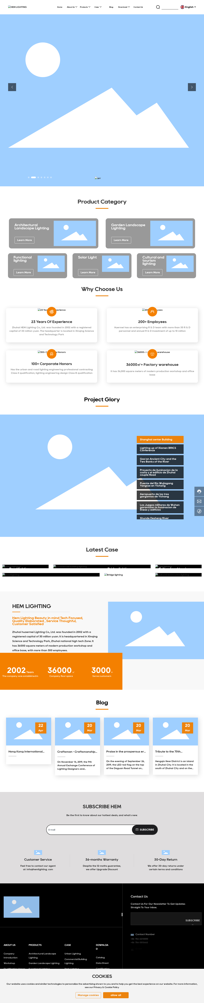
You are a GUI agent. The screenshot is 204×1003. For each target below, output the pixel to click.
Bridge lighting (119, 568)
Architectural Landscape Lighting (32, 226)
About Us (9, 945)
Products (35, 945)
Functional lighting (23, 259)
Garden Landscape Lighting (44, 963)
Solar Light (87, 257)
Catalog (100, 957)
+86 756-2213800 (139, 937)
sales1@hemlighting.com (143, 951)
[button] (28, 177)
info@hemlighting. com (40, 869)
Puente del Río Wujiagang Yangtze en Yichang (156, 484)
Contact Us (139, 896)
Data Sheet (102, 963)
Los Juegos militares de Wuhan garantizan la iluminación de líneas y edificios (160, 507)
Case (68, 945)
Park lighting (168, 560)
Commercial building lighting (82, 560)
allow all (116, 995)
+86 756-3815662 (139, 941)
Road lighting (19, 568)
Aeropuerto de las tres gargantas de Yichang (154, 495)
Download (102, 947)
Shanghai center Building (156, 439)
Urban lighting (17, 560)
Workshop (9, 963)
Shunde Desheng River (154, 518)
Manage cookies (88, 995)
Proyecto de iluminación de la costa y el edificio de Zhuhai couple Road (159, 472)
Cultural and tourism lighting (153, 260)
